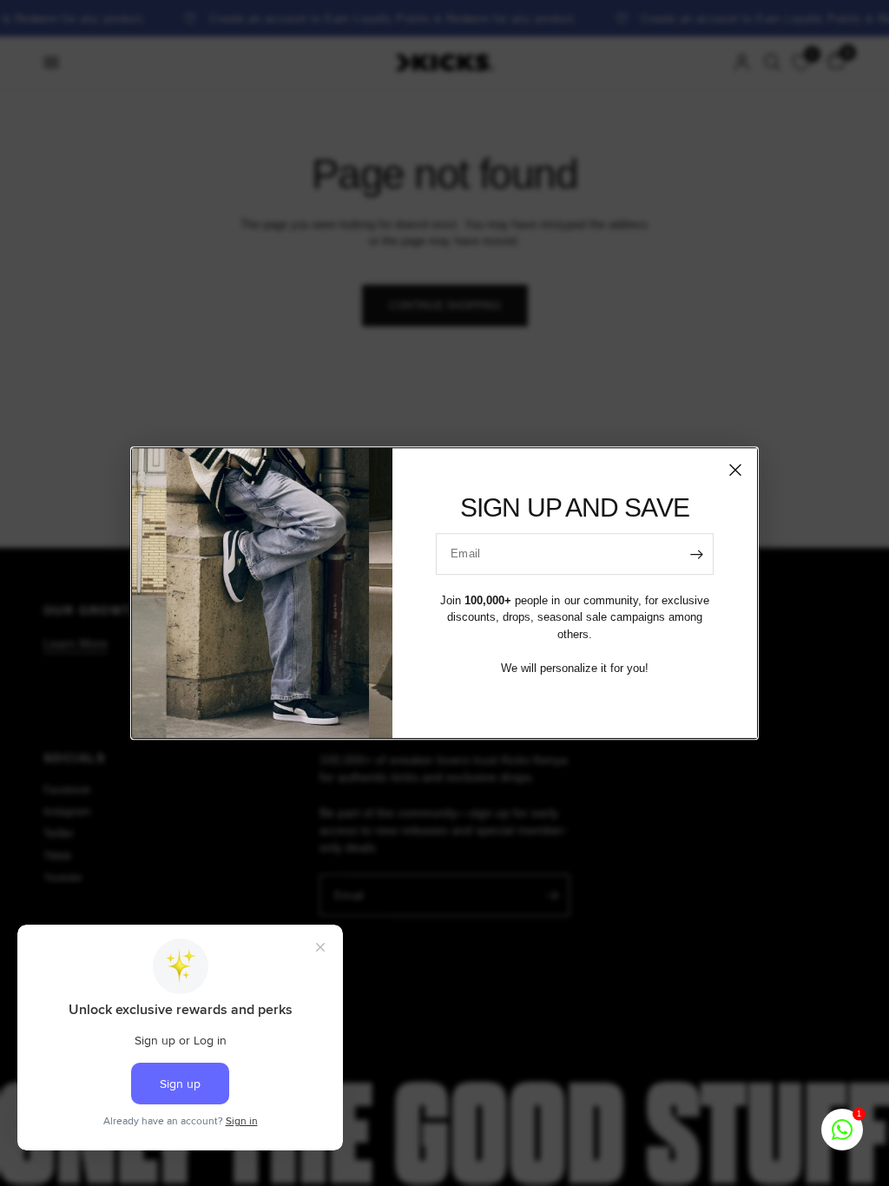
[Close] (735, 470)
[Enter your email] (696, 554)
